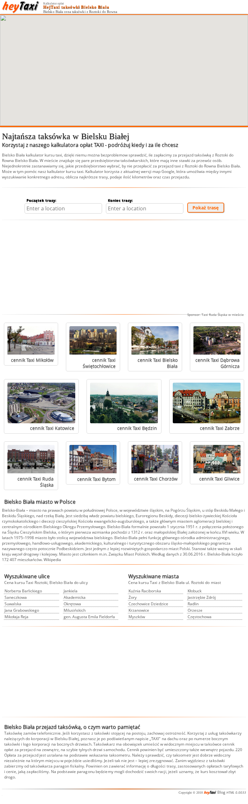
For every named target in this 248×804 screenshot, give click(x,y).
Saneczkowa (16, 597)
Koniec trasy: (120, 200)
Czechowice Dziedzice (148, 604)
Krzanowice (139, 610)
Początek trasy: (41, 200)
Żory (133, 597)
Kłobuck (195, 591)
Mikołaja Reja (16, 616)
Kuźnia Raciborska (145, 591)
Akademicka (75, 597)
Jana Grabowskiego (22, 610)
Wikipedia (52, 559)
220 (238, 749)
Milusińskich (75, 610)
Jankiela (71, 591)
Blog (221, 792)
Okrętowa (72, 604)
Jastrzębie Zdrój (202, 597)
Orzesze (195, 610)
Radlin (193, 604)
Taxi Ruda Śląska (214, 314)
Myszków (137, 616)
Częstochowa (200, 616)
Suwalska (13, 604)
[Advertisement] (124, 267)
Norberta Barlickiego (23, 591)
